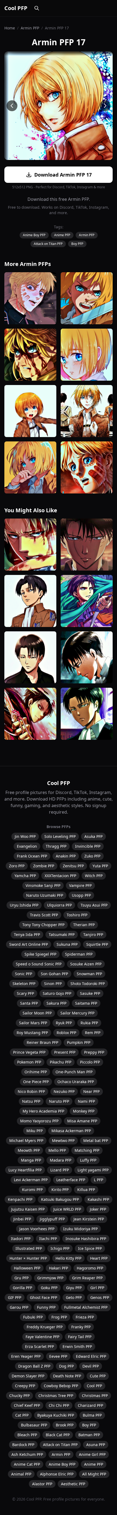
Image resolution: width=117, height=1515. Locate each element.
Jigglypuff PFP (52, 1219)
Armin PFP (30, 28)
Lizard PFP (59, 1169)
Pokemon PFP (29, 1062)
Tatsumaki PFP (62, 934)
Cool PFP (15, 8)
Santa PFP (29, 1003)
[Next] (105, 105)
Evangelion (27, 846)
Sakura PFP (56, 1003)
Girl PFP (97, 1287)
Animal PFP (21, 1474)
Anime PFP (62, 235)
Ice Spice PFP (90, 1248)
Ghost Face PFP (43, 1297)
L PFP (98, 1179)
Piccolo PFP (90, 1062)
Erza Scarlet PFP (39, 1346)
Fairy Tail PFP (79, 1336)
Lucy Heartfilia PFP (25, 1169)
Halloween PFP (27, 1268)
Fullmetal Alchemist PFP (85, 1307)
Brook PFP (64, 1425)
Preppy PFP (94, 1052)
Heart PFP (98, 1258)
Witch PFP (94, 875)
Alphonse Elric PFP (56, 1474)
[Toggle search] (37, 8)
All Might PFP (94, 1474)
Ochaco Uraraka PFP (75, 1081)
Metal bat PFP (95, 1140)
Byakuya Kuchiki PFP (55, 1415)
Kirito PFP (60, 1189)
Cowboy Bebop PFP (61, 1385)
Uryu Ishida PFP (24, 905)
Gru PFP (21, 1277)
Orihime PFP (35, 1071)
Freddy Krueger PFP (45, 1326)
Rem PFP (92, 1032)
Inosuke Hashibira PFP (86, 1238)
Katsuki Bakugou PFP (60, 1199)
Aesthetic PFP (73, 1483)
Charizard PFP (90, 1405)
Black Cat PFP (58, 1434)
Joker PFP (98, 1209)
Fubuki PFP (33, 1317)
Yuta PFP (100, 865)
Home (9, 28)
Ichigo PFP (60, 1248)
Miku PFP (34, 1130)
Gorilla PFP (22, 1287)
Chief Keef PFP (27, 1405)
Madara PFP (60, 1160)
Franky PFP (81, 1326)
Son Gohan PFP (54, 973)
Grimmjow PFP (50, 1277)
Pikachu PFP (60, 1062)
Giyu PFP (74, 1287)
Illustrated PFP (29, 1248)
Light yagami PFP (93, 1169)
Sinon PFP (53, 983)
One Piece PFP (36, 1081)
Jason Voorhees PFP (36, 1228)
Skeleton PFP (24, 983)
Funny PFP (46, 1307)
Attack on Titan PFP (48, 243)
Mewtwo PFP (63, 1140)
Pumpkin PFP (78, 1042)
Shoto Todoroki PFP (87, 983)
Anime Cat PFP (27, 1464)
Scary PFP (25, 993)
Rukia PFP (89, 1022)
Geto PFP (74, 1297)
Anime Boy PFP (34, 235)
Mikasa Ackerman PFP (71, 1130)
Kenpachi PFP (20, 1199)
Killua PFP (86, 1189)
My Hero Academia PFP (43, 1111)
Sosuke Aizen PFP (85, 963)
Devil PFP (90, 1366)
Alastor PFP (42, 1483)
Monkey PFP (83, 1111)
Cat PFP (22, 1415)
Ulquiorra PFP (59, 905)
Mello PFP (57, 1150)
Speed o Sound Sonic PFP (38, 963)
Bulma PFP (92, 1415)
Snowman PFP (89, 973)
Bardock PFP (23, 1444)
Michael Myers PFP (26, 1140)
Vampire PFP (80, 885)
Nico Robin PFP (31, 1091)
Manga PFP (31, 1160)
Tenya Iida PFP (27, 934)
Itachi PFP (48, 1238)
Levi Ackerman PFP (31, 1179)
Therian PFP (84, 924)
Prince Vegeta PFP (29, 1052)
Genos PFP (99, 1297)
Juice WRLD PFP (67, 1209)
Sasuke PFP (90, 993)
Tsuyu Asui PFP (94, 905)
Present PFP (64, 1052)
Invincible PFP (87, 846)
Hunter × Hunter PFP (28, 1258)
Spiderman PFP (79, 954)
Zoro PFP (16, 865)
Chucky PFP (19, 1395)
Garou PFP (19, 1307)
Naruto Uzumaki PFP (44, 895)
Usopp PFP (81, 895)
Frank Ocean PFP (32, 856)
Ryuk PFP (64, 1022)
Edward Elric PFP (91, 1356)
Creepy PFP (25, 1385)
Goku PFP (49, 1287)
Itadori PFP (20, 1238)
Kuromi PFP (32, 1189)
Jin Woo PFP (25, 836)
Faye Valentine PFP (42, 1336)
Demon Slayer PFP (28, 1375)
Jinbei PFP (22, 1219)
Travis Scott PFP (44, 914)
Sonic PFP (23, 973)
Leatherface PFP (70, 1179)
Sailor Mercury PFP (77, 1013)
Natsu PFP (31, 1101)
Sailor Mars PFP (33, 1022)
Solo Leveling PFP (60, 836)
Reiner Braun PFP (42, 1042)
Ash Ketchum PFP (27, 1454)
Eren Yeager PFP (26, 1356)
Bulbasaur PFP (34, 1425)
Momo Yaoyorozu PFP (39, 1120)
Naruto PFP (59, 1101)
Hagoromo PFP (90, 1268)
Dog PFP (66, 1366)
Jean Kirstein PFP (88, 1219)
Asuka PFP (93, 836)
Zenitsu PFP (73, 865)
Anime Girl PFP (92, 1454)
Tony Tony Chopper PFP (43, 924)
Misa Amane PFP (82, 1120)
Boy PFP (77, 243)
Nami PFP (86, 1101)
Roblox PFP (66, 1032)
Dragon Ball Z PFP (34, 1366)
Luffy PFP (88, 1160)
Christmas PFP (95, 1395)
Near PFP (91, 1091)
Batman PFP (89, 1434)
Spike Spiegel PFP (40, 954)
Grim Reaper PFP (87, 1277)
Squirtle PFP (97, 944)
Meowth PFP (29, 1150)
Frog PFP (59, 1317)
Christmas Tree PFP (55, 1395)
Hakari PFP (58, 1268)
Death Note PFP (67, 1375)
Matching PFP (87, 1150)
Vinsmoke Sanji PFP (43, 885)
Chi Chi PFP (59, 1405)
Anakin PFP (66, 856)
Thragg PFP (56, 846)
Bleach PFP (27, 1434)
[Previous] (12, 105)
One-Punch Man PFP (74, 1071)
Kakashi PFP (98, 1199)
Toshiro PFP (77, 914)
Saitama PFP (86, 1003)
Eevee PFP (58, 1356)
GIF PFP (14, 1297)
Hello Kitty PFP (68, 1258)
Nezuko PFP (64, 1091)
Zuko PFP (92, 856)
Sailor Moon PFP (37, 1013)
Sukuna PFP (67, 944)
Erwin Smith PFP (77, 1346)
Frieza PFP (85, 1317)
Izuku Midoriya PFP (80, 1228)
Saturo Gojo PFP (57, 993)
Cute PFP (98, 1375)
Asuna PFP (95, 1444)
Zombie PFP (43, 865)
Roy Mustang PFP (32, 1032)
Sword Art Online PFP (28, 944)
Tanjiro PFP (93, 934)
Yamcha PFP (25, 875)
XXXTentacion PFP (60, 875)
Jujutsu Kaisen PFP (28, 1209)
